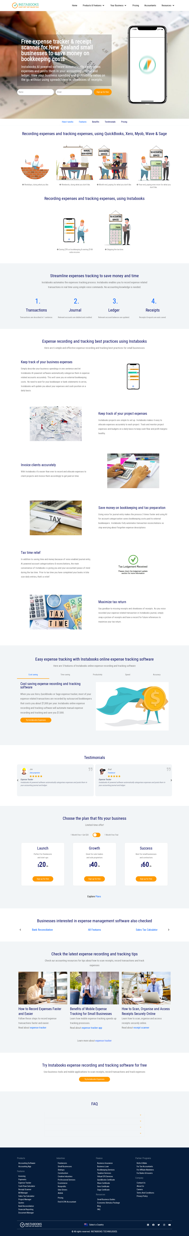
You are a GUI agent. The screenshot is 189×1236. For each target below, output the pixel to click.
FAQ (98, 1209)
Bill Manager (23, 1193)
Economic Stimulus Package (108, 1203)
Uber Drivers (62, 1190)
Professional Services (66, 1180)
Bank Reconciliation (146, 929)
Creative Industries (65, 1176)
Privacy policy (142, 1196)
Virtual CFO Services (105, 1176)
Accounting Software (26, 1163)
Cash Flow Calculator (26, 1186)
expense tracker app (92, 1027)
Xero (129, 133)
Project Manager (94, 929)
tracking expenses (78, 133)
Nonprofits (62, 1186)
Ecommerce (62, 1183)
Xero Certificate (103, 1186)
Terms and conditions (145, 1193)
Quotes (21, 1203)
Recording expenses (38, 133)
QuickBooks (114, 133)
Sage (163, 133)
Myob (139, 133)
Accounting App (24, 1166)
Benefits (95, 122)
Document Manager (26, 1213)
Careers (140, 1189)
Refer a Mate (142, 1163)
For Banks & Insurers (145, 1173)
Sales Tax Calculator (42, 929)
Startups (61, 1170)
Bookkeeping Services (106, 1170)
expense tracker (38, 1027)
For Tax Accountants (145, 1166)
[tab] (94, 1115)
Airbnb (60, 1193)
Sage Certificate (103, 1190)
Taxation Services (104, 1173)
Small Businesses (65, 1166)
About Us (140, 1186)
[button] (35, 720)
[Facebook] (153, 1225)
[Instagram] (164, 1225)
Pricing (124, 122)
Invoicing (21, 1176)
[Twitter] (159, 1225)
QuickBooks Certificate (106, 1180)
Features (82, 122)
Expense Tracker (24, 1183)
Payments (22, 1179)
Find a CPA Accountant (67, 1202)
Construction (63, 1173)
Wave (149, 133)
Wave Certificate (103, 1183)
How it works (67, 122)
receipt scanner (141, 1027)
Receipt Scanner (24, 1189)
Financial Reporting (25, 1209)
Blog (99, 1206)
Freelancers (62, 1163)
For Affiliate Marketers (145, 1170)
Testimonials (110, 122)
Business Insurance (105, 1163)
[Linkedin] (148, 1225)
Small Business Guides (106, 1199)
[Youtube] (170, 1225)
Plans (98, 896)
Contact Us (141, 1183)
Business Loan (103, 1166)
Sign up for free (43, 879)
